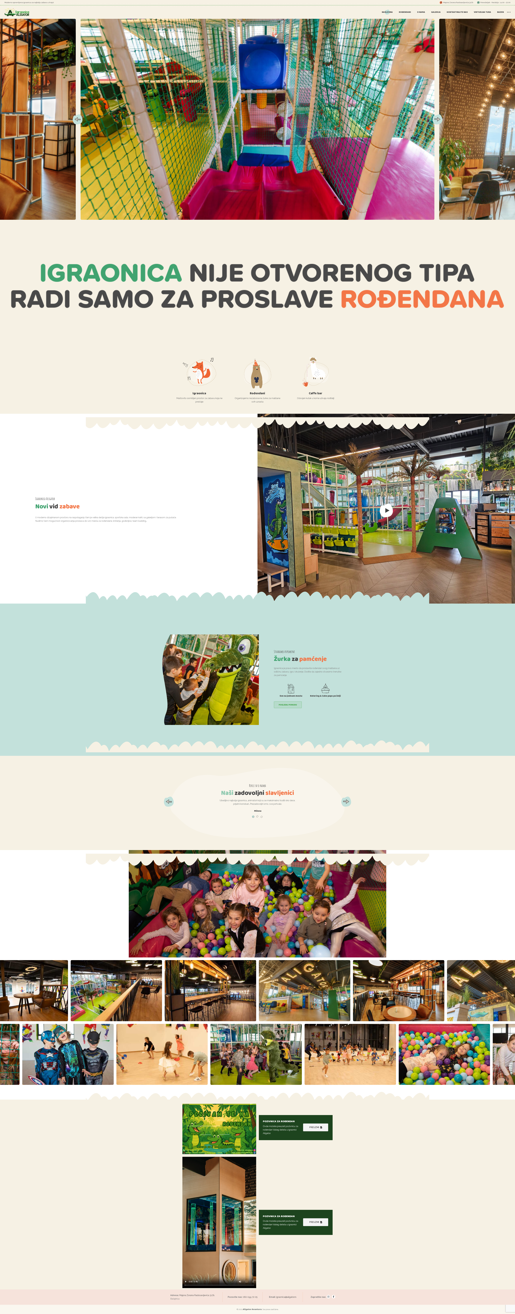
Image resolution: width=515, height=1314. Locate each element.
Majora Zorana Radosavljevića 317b (196, 1295)
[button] (437, 119)
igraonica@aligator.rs (286, 1297)
